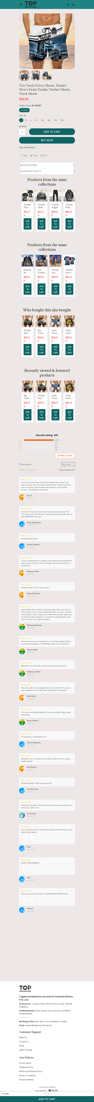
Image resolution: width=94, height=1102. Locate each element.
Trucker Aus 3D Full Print (69, 271)
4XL (55, 120)
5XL (62, 120)
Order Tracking (25, 1050)
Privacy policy (25, 1063)
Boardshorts (29, 147)
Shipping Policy (26, 1067)
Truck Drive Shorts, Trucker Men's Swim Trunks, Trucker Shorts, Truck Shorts (69, 332)
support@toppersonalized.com (38, 1025)
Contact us (23, 1042)
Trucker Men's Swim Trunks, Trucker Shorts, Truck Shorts (27, 332)
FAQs (21, 1046)
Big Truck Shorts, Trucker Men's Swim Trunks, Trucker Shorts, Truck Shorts (41, 332)
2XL (42, 120)
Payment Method (26, 1080)
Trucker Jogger (55, 206)
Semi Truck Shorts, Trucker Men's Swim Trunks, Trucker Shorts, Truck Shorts (55, 332)
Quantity (22, 126)
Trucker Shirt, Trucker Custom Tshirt (27, 206)
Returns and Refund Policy (30, 1071)
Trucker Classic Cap (41, 206)
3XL (49, 120)
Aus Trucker (41, 271)
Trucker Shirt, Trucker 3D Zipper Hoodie (69, 206)
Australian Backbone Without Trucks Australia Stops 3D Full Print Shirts (27, 271)
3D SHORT (37, 106)
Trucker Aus (55, 271)
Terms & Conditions (27, 1075)
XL (36, 120)
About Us (23, 1037)
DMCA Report (40, 1091)
